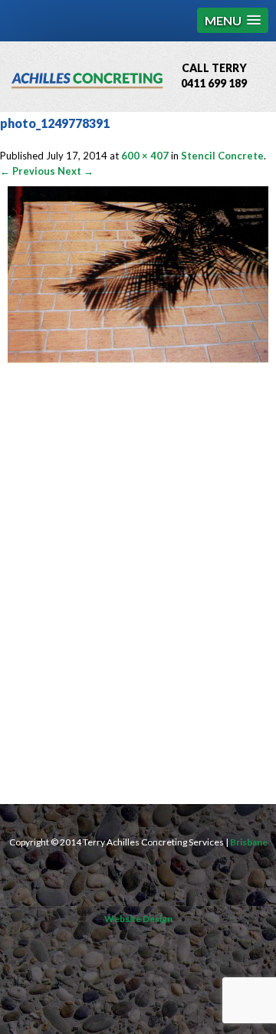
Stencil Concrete (222, 155)
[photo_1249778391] (138, 359)
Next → (76, 171)
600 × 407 (145, 155)
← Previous (27, 171)
